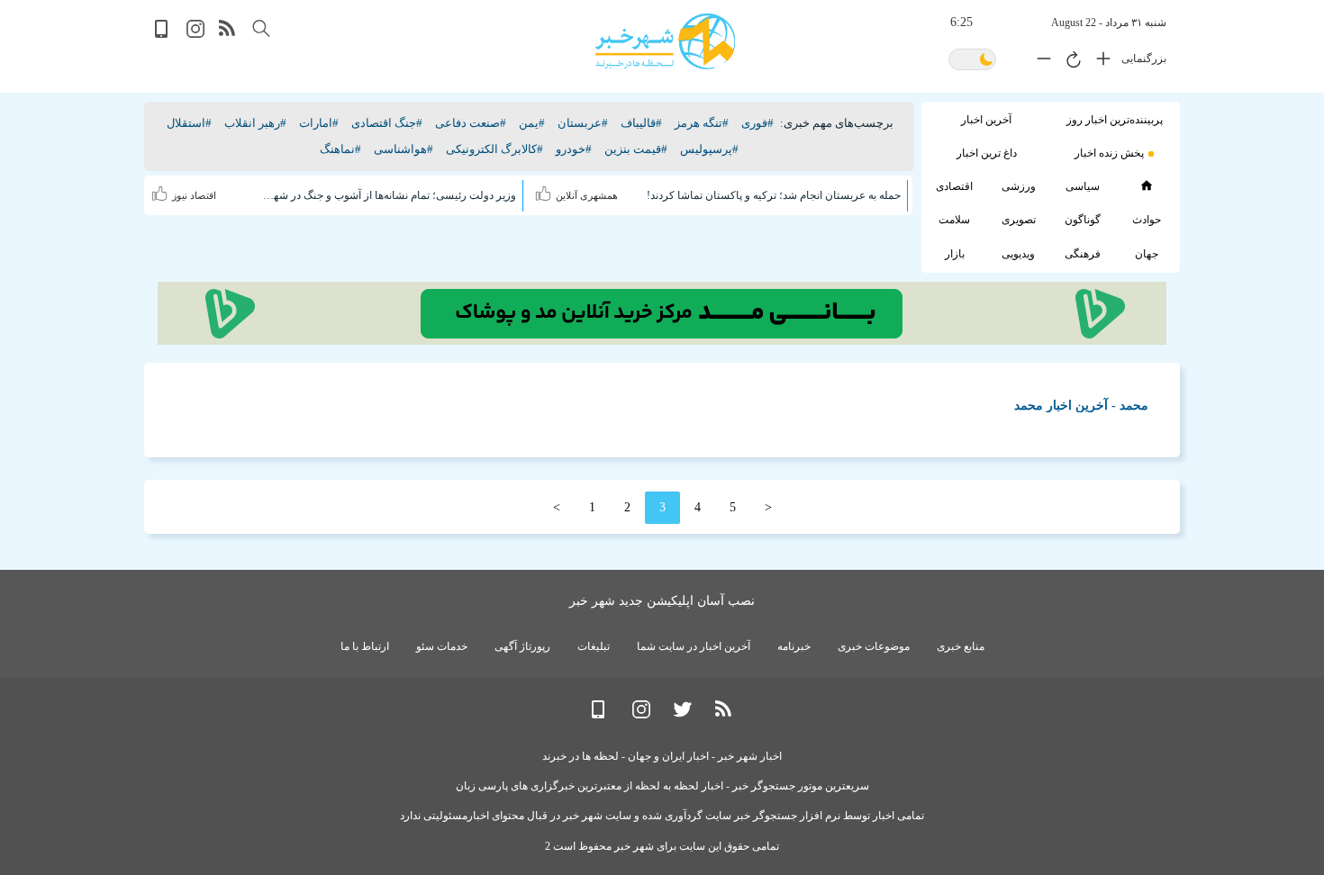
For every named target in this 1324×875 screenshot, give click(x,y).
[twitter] (683, 714)
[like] (545, 190)
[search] (261, 28)
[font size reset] (1069, 62)
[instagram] (195, 34)
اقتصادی (954, 186)
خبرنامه (794, 646)
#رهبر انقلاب (255, 123)
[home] (1146, 185)
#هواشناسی (403, 149)
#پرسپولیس (709, 149)
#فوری (757, 123)
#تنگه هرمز (702, 123)
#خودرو (574, 149)
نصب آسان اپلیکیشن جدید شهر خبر (662, 601)
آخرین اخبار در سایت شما (693, 646)
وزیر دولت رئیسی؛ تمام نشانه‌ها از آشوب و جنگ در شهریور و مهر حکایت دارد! (389, 195)
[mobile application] (163, 34)
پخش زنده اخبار (1109, 153)
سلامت (954, 219)
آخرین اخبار (986, 119)
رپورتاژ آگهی (522, 646)
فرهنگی (1083, 254)
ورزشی (1019, 186)
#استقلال (189, 123)
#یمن (532, 123)
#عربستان (583, 123)
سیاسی (1083, 186)
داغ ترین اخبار (987, 153)
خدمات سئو (441, 646)
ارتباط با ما (364, 646)
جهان (1146, 254)
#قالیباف (641, 123)
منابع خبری (960, 646)
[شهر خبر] (665, 41)
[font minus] (1039, 62)
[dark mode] (972, 61)
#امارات (319, 123)
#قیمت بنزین (635, 149)
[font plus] (1099, 62)
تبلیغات (593, 646)
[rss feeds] (228, 34)
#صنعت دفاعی (470, 123)
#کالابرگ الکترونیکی (494, 149)
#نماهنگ (340, 149)
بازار (955, 254)
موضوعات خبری (874, 646)
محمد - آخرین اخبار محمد (1081, 405)
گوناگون (1083, 219)
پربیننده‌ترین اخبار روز (1114, 119)
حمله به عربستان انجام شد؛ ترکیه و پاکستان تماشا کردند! (774, 195)
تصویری (1019, 219)
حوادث (1146, 219)
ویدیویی (1018, 254)
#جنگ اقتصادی (386, 123)
